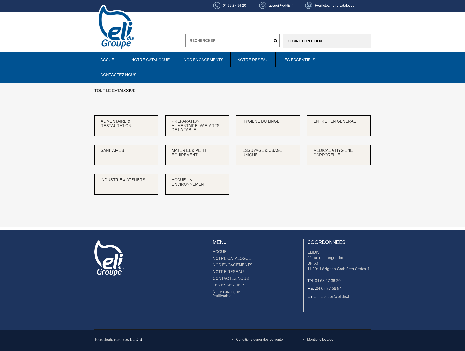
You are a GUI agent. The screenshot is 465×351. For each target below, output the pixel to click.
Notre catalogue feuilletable (226, 294)
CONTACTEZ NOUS (118, 75)
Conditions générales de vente (259, 339)
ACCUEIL (108, 60)
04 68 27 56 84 (328, 288)
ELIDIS (136, 339)
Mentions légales (320, 339)
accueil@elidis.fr (335, 296)
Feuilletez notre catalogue (335, 5)
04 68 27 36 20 (328, 281)
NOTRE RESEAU (253, 60)
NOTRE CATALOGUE (150, 60)
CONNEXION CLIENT (306, 41)
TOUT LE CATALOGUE (115, 91)
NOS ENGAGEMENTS (204, 60)
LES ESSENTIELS (298, 60)
